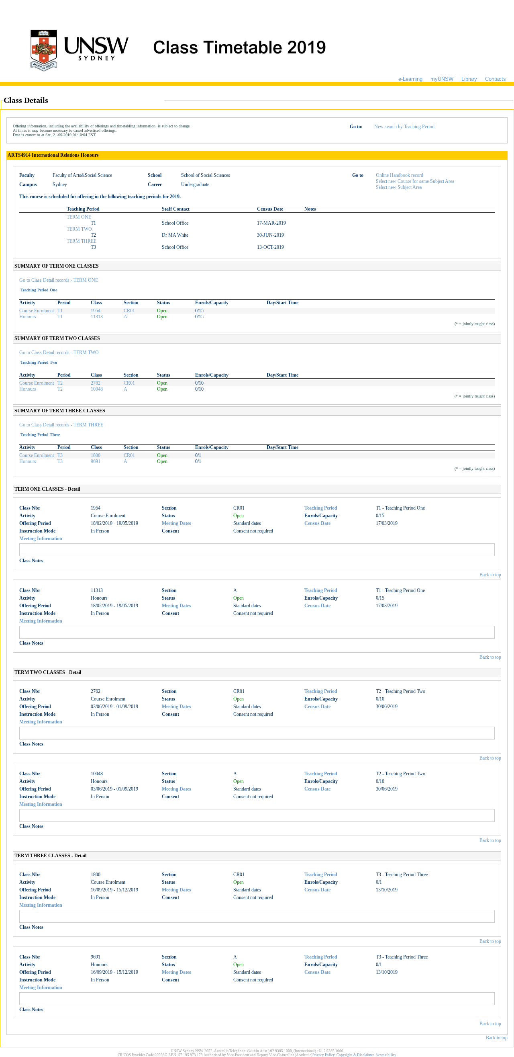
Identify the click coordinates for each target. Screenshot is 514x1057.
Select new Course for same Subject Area (415, 181)
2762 (95, 383)
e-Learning (410, 79)
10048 (97, 389)
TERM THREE (81, 241)
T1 (60, 310)
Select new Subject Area (399, 187)
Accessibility (385, 1055)
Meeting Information (40, 538)
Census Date (317, 523)
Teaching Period (320, 508)
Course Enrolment (36, 310)
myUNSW (441, 79)
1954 (95, 310)
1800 (95, 455)
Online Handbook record (399, 175)
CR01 (129, 310)
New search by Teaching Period (404, 126)
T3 (60, 455)
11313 (97, 317)
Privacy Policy (323, 1055)
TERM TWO (79, 229)
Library (469, 79)
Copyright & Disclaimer (355, 1055)
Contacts (495, 79)
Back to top (490, 575)
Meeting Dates (176, 523)
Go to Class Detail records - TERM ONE (58, 280)
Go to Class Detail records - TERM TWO (59, 352)
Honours (27, 317)
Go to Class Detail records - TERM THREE (61, 425)
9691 (95, 461)
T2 (60, 383)
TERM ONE (79, 217)
